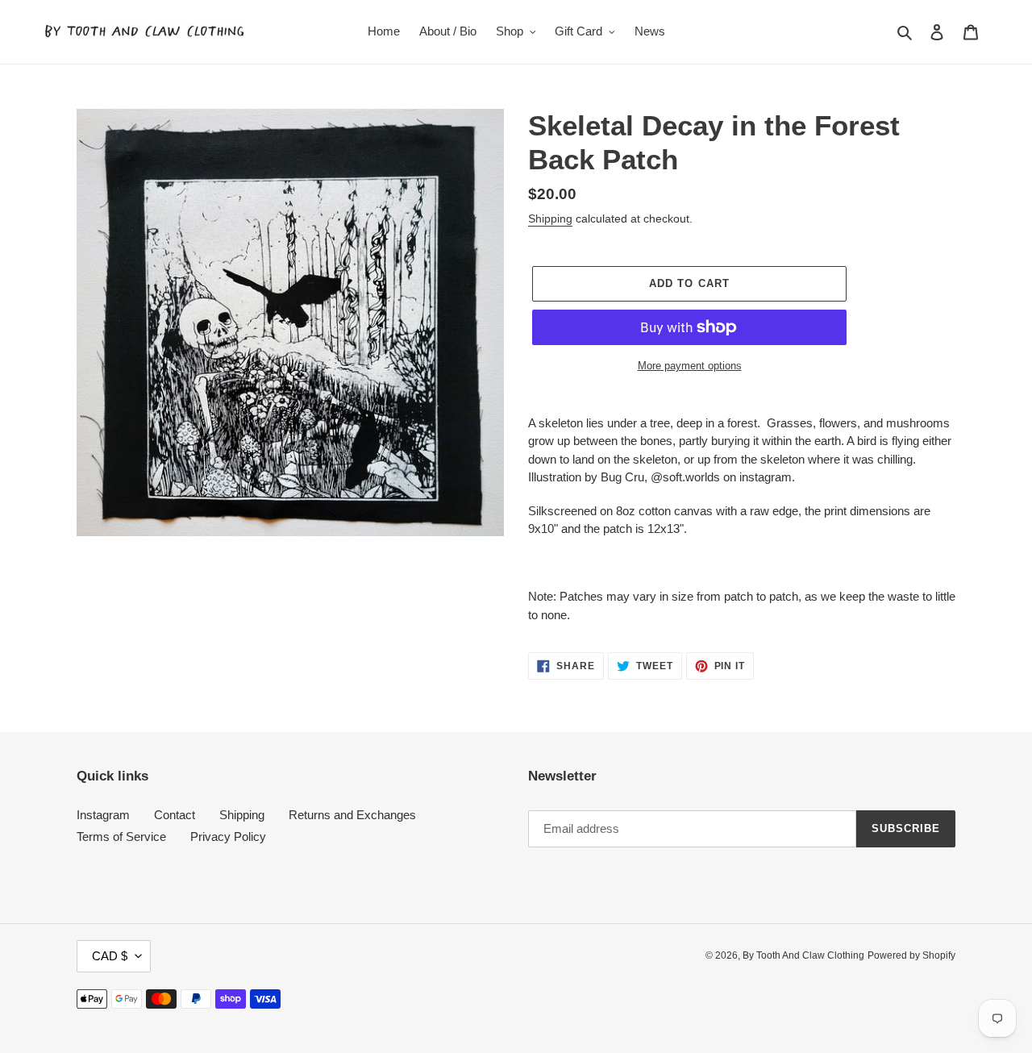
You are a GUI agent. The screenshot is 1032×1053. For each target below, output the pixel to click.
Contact (174, 815)
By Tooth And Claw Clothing (803, 955)
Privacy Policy (228, 836)
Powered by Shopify (911, 955)
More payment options (690, 366)
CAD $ (109, 956)
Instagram (103, 815)
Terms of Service (121, 836)
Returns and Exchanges (352, 815)
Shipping (550, 218)
